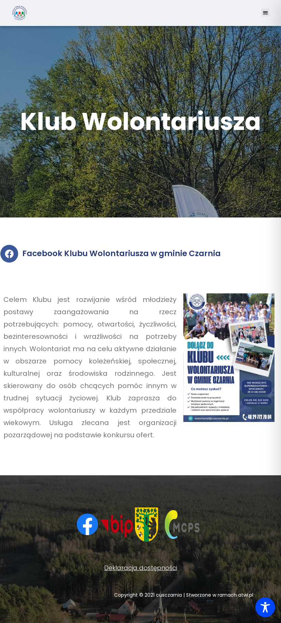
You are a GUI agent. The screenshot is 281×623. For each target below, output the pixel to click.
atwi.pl (245, 595)
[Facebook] (9, 254)
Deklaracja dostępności (140, 568)
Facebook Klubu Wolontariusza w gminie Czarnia (121, 253)
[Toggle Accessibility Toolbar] (265, 607)
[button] (265, 12)
